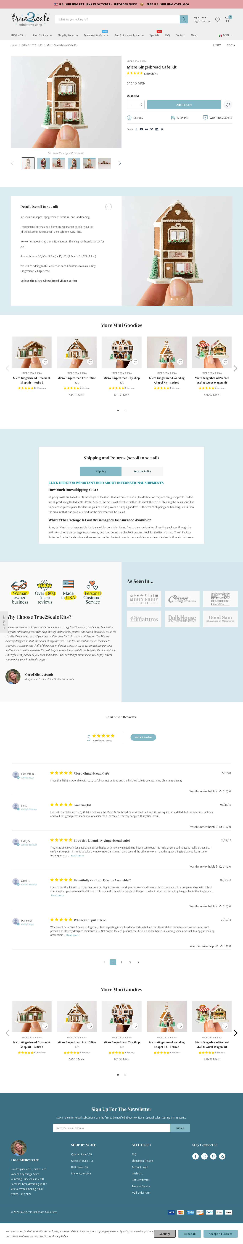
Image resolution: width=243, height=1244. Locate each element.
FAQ (134, 1154)
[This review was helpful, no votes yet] (221, 791)
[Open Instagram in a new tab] (204, 1156)
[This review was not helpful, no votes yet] (227, 791)
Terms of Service (141, 1186)
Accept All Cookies (220, 1233)
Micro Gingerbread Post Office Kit (77, 380)
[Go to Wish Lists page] (217, 19)
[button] (4, 622)
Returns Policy (142, 471)
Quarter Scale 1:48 (81, 1154)
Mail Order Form (141, 1192)
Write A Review (143, 737)
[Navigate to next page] (138, 962)
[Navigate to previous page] (104, 962)
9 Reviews (130, 388)
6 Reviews (85, 388)
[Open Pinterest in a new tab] (213, 1156)
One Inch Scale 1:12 (82, 1160)
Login (197, 21)
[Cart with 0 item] (227, 19)
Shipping (100, 471)
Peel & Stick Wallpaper (127, 35)
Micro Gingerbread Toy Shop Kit (122, 380)
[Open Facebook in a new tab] (195, 1156)
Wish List (137, 1173)
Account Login (140, 1167)
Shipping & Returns (143, 1160)
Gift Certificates (141, 1180)
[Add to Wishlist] (227, 104)
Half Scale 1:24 (79, 1167)
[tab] (172, 299)
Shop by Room (66, 35)
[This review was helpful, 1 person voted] (221, 946)
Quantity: (133, 95)
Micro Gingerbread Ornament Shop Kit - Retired (31, 380)
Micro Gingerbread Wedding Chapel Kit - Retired (166, 380)
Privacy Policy (59, 1236)
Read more (77, 855)
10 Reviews (40, 388)
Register (206, 21)
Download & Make (94, 35)
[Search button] (184, 19)
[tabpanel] (177, 251)
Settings (165, 1233)
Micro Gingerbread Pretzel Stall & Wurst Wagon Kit (212, 380)
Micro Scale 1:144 (81, 1173)
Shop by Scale (40, 35)
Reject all (190, 1233)
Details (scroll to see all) (39, 206)
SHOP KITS (17, 35)
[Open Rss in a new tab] (222, 1156)
